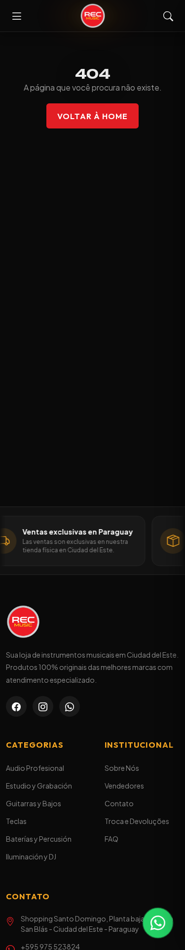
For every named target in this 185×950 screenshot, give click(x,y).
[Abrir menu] (17, 16)
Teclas (16, 821)
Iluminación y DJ (31, 856)
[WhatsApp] (69, 706)
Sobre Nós (122, 767)
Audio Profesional (35, 767)
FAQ (111, 838)
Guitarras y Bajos (33, 803)
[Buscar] (168, 16)
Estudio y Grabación (39, 785)
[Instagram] (43, 706)
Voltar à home (92, 116)
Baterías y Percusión (39, 838)
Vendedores (124, 785)
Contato (119, 803)
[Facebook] (16, 706)
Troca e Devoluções (137, 821)
